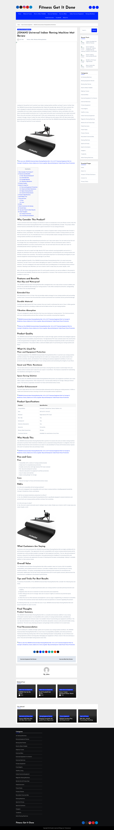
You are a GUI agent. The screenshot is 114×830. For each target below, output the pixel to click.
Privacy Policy (84, 181)
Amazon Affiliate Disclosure (88, 174)
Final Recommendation (27, 215)
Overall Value (22, 208)
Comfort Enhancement (26, 192)
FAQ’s (20, 204)
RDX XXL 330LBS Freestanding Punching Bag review (86, 720)
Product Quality (22, 183)
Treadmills (58, 17)
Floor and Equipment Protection (28, 187)
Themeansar (68, 828)
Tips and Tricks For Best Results (26, 210)
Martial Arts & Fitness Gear (88, 122)
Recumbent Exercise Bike (87, 136)
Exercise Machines (52, 13)
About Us (65, 17)
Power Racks (84, 129)
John (22, 39)
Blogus (61, 828)
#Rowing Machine (42, 39)
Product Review (85, 133)
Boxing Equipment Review (87, 80)
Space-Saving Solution (26, 191)
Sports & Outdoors (85, 147)
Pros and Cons (22, 198)
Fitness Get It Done (57, 8)
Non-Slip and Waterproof (27, 175)
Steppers (83, 150)
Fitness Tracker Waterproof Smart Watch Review (66, 694)
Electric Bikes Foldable (40, 13)
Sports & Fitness (85, 143)
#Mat (32, 39)
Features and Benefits (24, 173)
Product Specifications (24, 194)
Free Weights (84, 108)
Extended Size (24, 177)
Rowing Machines (90, 13)
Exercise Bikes (63, 13)
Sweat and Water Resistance (28, 189)
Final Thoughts (22, 211)
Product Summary (25, 213)
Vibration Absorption (26, 181)
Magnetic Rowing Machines (88, 119)
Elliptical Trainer (27, 13)
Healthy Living (84, 112)
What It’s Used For (23, 185)
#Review (36, 39)
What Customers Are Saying (25, 206)
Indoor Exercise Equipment (77, 13)
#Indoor (28, 39)
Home (19, 13)
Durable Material (25, 179)
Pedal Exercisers (49, 17)
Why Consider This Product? (25, 172)
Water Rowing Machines (87, 157)
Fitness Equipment (86, 105)
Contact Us (84, 178)
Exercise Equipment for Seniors (89, 98)
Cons (22, 202)
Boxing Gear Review (86, 84)
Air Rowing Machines (86, 77)
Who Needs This (22, 196)
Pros (21, 200)
